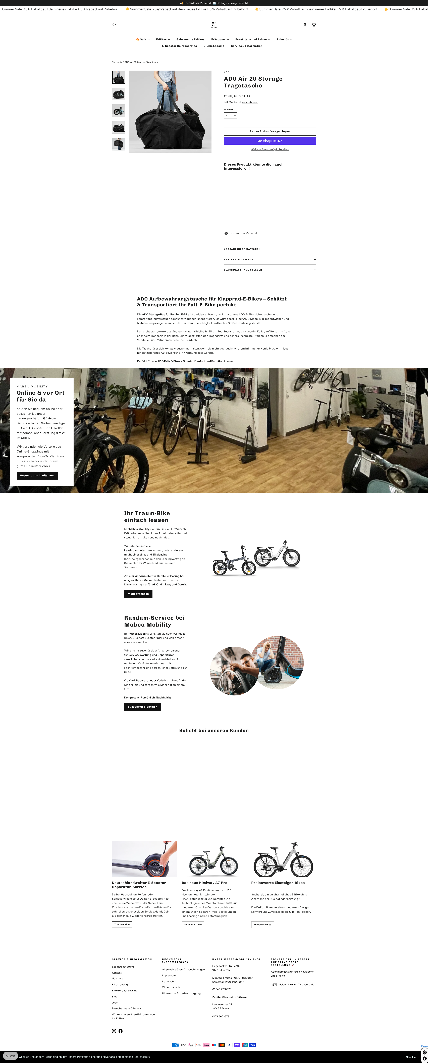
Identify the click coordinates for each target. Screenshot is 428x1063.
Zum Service (122, 924)
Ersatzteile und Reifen (251, 39)
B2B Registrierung (123, 966)
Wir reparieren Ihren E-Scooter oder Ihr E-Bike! (134, 1016)
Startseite (117, 62)
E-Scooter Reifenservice (179, 45)
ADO (227, 72)
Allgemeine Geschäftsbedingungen (183, 969)
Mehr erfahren (138, 593)
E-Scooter (218, 39)
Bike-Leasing (120, 984)
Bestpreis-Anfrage (239, 259)
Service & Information (247, 45)
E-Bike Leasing (214, 45)
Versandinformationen (242, 249)
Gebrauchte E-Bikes (190, 39)
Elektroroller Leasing (124, 990)
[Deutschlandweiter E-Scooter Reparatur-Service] (144, 859)
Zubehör (283, 39)
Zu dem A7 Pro (193, 924)
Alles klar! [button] (411, 1057)
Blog (115, 996)
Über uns (117, 978)
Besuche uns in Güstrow (37, 475)
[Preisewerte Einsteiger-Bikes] (283, 859)
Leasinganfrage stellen (243, 270)
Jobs (115, 1002)
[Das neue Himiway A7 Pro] (214, 859)
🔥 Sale (141, 39)
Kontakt (117, 972)
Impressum (169, 975)
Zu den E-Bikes (263, 924)
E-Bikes (161, 39)
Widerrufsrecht (171, 987)
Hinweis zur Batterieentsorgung (181, 993)
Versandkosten (250, 102)
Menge (229, 109)
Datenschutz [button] (142, 1056)
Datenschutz (170, 981)
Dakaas (424, 1046)
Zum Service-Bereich (142, 706)
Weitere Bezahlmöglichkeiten (270, 149)
